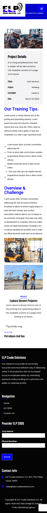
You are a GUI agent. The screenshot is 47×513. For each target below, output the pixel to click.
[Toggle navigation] (41, 9)
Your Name (8, 431)
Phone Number (10, 441)
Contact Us (9, 413)
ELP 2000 (8, 408)
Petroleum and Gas (14, 336)
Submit (7, 457)
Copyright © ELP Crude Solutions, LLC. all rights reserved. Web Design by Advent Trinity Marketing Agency (23, 503)
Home (6, 403)
